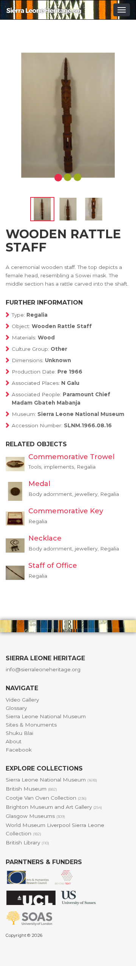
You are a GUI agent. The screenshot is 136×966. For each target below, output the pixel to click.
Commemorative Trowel (71, 457)
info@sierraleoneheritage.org (43, 669)
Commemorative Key (65, 511)
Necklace (45, 538)
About (14, 741)
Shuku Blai (19, 733)
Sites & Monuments (31, 725)
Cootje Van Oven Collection (46, 798)
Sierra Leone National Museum (46, 716)
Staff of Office (52, 565)
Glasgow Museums (35, 816)
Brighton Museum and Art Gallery (54, 807)
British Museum (31, 789)
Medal (39, 484)
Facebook (19, 750)
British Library (27, 842)
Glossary (16, 708)
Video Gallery (22, 700)
